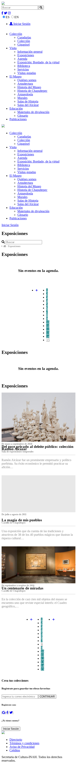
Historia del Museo (29, 87)
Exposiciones (25, 55)
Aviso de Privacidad (22, 746)
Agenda (22, 58)
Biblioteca (23, 66)
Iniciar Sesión (21, 23)
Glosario (22, 115)
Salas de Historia (27, 101)
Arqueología (25, 94)
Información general (29, 51)
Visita (13, 48)
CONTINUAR (47, 696)
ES (7, 17)
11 (47, 325)
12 (47, 329)
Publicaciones (18, 119)
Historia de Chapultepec (32, 90)
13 (47, 333)
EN (16, 17)
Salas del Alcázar (28, 105)
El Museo (15, 76)
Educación (16, 108)
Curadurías (24, 37)
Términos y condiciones (24, 743)
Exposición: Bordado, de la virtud (38, 62)
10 (47, 322)
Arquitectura (25, 83)
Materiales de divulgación (33, 112)
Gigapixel (23, 44)
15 (48, 340)
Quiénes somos (26, 80)
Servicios (23, 69)
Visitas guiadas (26, 73)
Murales (22, 98)
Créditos (14, 750)
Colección (15, 34)
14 (47, 336)
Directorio (15, 739)
